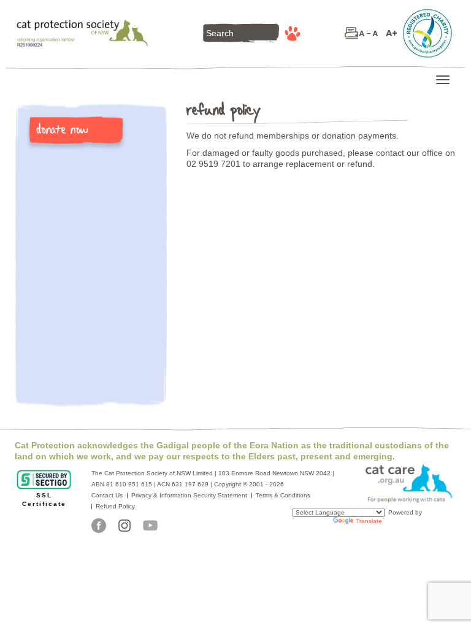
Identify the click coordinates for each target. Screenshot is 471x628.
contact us (107, 495)
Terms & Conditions (283, 495)
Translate (369, 521)
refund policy (115, 506)
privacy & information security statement (189, 495)
